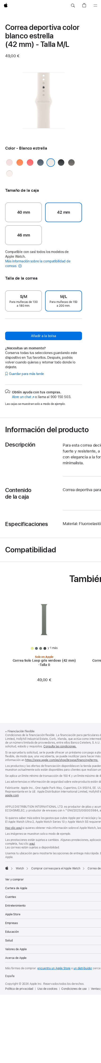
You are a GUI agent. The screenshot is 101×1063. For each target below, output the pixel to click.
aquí (32, 843)
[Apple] (6, 868)
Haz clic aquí (13, 828)
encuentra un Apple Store (53, 968)
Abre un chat (23, 397)
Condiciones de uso (74, 988)
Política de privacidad (19, 988)
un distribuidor (83, 968)
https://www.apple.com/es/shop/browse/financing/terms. (61, 760)
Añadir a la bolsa (43, 336)
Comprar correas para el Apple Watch (55, 868)
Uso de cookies (47, 988)
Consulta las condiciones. (60, 746)
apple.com (12, 795)
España (10, 976)
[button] (72, 5)
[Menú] (95, 5)
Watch (20, 868)
